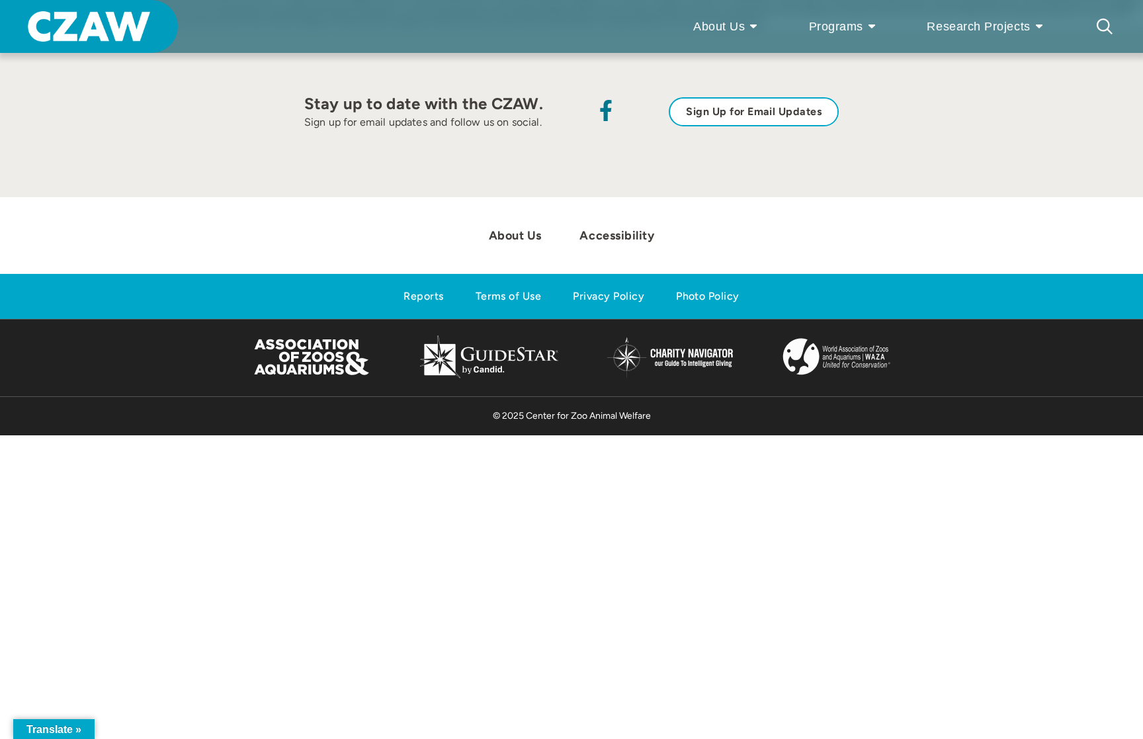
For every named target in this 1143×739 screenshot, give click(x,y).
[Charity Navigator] (670, 375)
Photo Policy (708, 296)
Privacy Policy (608, 296)
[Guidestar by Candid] (489, 376)
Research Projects (978, 26)
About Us (719, 26)
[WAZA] (837, 376)
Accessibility (616, 235)
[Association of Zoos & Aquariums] (311, 376)
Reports (423, 296)
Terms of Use (509, 296)
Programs (836, 26)
